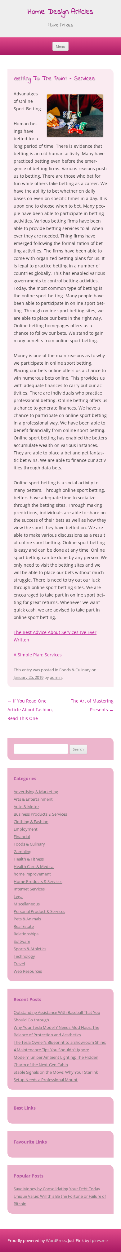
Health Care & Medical (34, 866)
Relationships (26, 934)
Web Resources (28, 971)
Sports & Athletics (30, 949)
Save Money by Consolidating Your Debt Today (57, 1189)
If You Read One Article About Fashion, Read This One (30, 709)
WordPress (56, 1240)
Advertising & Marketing (36, 791)
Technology (24, 956)
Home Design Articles (60, 12)
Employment (26, 829)
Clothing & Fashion (31, 821)
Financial (22, 836)
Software (22, 941)
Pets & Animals (27, 919)
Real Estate (24, 926)
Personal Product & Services (39, 911)
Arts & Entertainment (33, 799)
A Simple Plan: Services (38, 655)
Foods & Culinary (75, 670)
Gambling (22, 851)
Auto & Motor (26, 806)
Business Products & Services (40, 814)
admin (56, 677)
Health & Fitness (29, 859)
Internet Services (29, 889)
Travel (19, 964)
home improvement (32, 874)
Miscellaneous (27, 904)
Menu (60, 46)
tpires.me (99, 1240)
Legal (18, 896)
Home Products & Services (38, 881)
